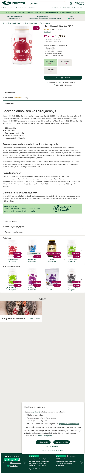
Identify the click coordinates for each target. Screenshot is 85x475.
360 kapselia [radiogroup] (50, 70)
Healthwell (47, 32)
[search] (48, 3)
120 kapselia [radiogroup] (50, 62)
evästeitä (36, 412)
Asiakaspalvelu (56, 8)
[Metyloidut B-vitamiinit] (21, 311)
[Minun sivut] (70, 3)
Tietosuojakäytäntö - (49, 451)
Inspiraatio (31, 8)
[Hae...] (32, 3)
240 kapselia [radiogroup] (65, 62)
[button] (79, 3)
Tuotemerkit (22, 8)
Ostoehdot (59, 451)
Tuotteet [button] (3, 8)
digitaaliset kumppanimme (69, 424)
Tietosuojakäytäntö (44, 435)
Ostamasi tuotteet (69, 8)
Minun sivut (80, 8)
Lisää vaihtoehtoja (52, 446)
